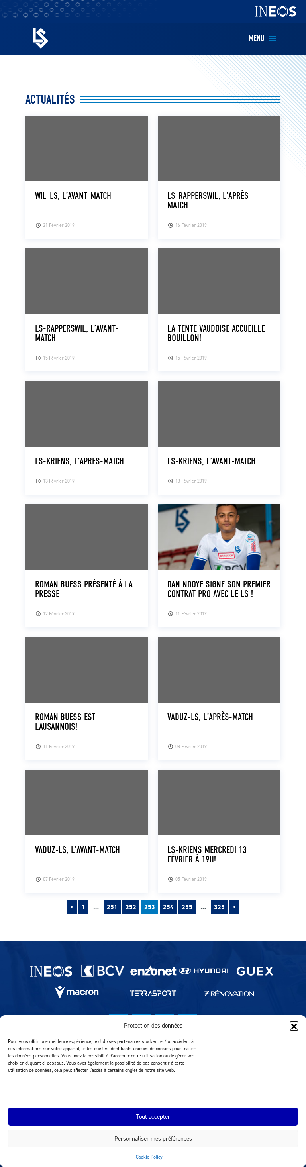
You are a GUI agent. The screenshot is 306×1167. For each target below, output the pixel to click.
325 (219, 907)
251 (112, 907)
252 (131, 907)
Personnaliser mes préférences (153, 1138)
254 (168, 907)
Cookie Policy (149, 1157)
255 (187, 907)
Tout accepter (153, 1116)
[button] (294, 1025)
